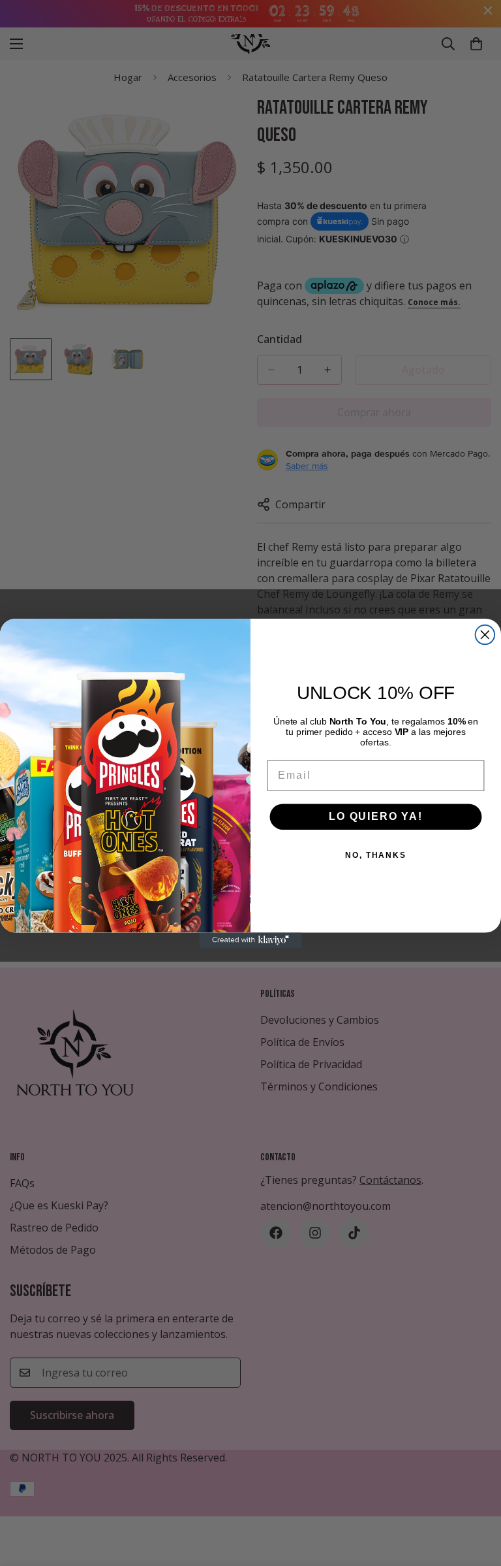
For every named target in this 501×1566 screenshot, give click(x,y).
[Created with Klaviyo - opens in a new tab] (250, 940)
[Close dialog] (485, 635)
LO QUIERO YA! (376, 816)
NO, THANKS (375, 855)
